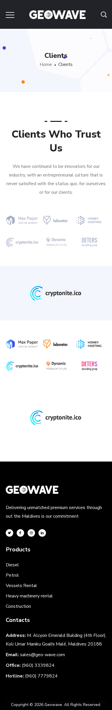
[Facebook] (20, 533)
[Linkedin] (42, 533)
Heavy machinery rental (29, 596)
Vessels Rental (21, 585)
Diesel (12, 565)
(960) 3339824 (38, 665)
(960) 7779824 (41, 676)
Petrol (12, 575)
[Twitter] (9, 533)
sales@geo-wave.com (42, 655)
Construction (18, 606)
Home (46, 64)
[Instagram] (31, 533)
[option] (56, 296)
